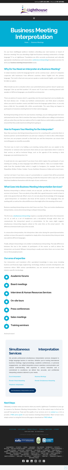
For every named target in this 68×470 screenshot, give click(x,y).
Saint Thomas (14, 454)
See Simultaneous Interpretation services (22, 390)
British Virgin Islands (18, 448)
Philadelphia (17, 453)
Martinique (56, 450)
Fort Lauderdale (56, 448)
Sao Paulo (27, 456)
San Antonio (25, 454)
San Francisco (36, 454)
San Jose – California (49, 454)
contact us (54, 412)
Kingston (29, 450)
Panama (8, 453)
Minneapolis (14, 451)
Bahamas (32, 447)
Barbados (49, 447)
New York (51, 451)
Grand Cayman (11, 450)
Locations (12, 429)
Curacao (40, 448)
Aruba (25, 447)
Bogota (57, 447)
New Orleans (41, 451)
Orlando (59, 451)
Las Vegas (37, 450)
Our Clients (22, 429)
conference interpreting (40, 60)
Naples (33, 451)
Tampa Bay (36, 456)
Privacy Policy (32, 429)
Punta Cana (45, 453)
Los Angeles (46, 450)
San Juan (19, 456)
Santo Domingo (9, 456)
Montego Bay (24, 451)
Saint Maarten (55, 453)
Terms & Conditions (45, 429)
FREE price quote (16, 415)
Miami (6, 451)
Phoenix (26, 453)
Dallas (47, 448)
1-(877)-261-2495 (44, 1)
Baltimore (40, 447)
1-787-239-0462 (59, 1)
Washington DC (34, 457)
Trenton (44, 456)
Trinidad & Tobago (56, 456)
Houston (21, 450)
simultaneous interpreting (21, 216)
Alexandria (10, 447)
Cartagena (31, 448)
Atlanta (18, 447)
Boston (6, 448)
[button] (34, 18)
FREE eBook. (48, 417)
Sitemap (56, 429)
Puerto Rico (35, 453)
